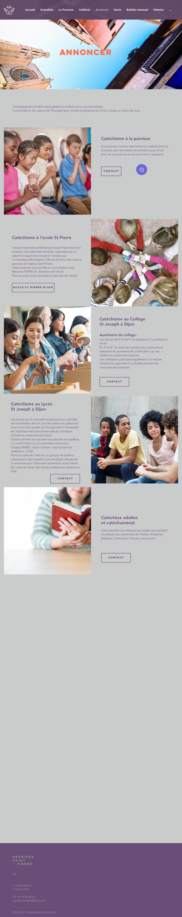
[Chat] (141, 169)
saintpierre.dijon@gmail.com (29, 900)
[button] (84, 10)
